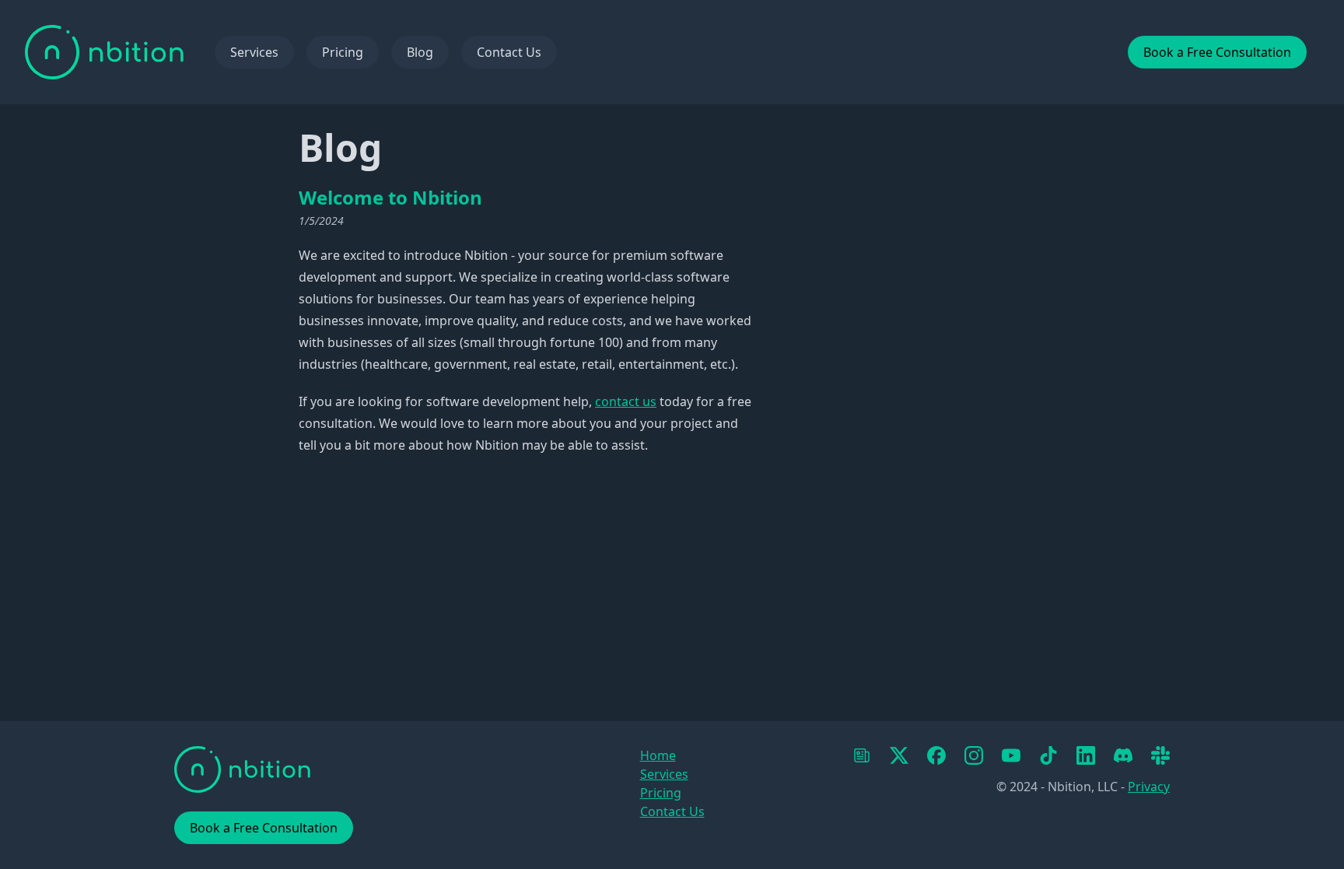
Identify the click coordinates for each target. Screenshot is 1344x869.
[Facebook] (936, 755)
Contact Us (509, 52)
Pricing (342, 52)
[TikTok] (1048, 755)
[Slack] (1160, 755)
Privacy (1149, 786)
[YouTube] (1011, 755)
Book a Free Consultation (1217, 52)
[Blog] (861, 755)
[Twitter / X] (899, 755)
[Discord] (1123, 755)
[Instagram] (973, 755)
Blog (420, 52)
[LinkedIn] (1085, 755)
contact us (625, 401)
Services (254, 52)
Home (658, 755)
